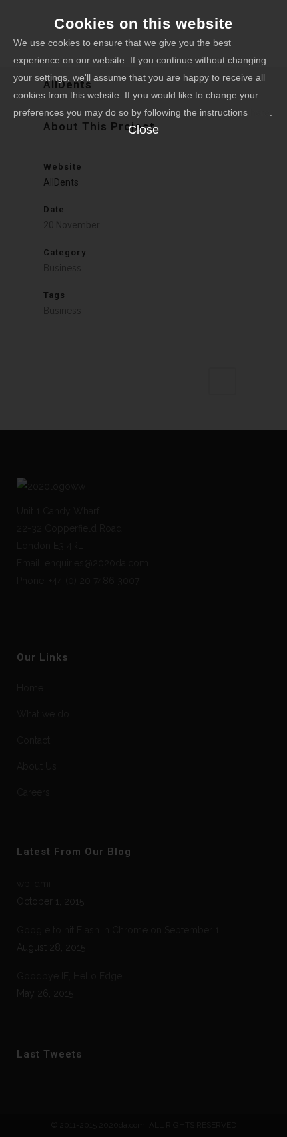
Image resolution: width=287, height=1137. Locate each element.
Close (143, 129)
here (260, 112)
